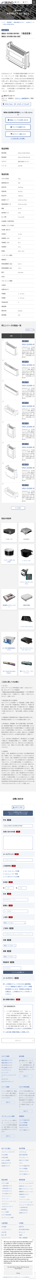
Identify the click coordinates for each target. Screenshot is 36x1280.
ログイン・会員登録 (21, 98)
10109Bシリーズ (30, 22)
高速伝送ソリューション (25, 1186)
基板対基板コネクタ (19, 22)
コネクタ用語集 (23, 1123)
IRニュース (22, 1232)
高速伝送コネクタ (6, 1163)
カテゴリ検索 (5, 1056)
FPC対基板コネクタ (7, 1068)
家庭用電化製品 (24, 1207)
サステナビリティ (6, 1238)
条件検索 (21, 1056)
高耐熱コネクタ (6, 1166)
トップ (3, 22)
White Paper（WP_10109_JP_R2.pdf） (17, 104)
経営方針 (21, 1227)
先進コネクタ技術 (24, 1160)
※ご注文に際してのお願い (18, 138)
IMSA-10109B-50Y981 (8, 24)
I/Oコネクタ (5, 1079)
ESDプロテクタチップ (7, 1081)
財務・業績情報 (23, 1238)
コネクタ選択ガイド (24, 1130)
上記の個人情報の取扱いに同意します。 (17, 1032)
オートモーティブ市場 (12, 871)
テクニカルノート (24, 1157)
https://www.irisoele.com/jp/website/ (13, 692)
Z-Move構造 (5, 1155)
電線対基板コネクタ (7, 1063)
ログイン (26, 2)
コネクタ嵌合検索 (24, 1087)
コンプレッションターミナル (9, 1076)
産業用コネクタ (23, 1213)
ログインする (18, 807)
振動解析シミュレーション (26, 1191)
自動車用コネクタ (24, 1194)
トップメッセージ (6, 1229)
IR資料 (20, 1235)
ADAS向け (23, 1197)
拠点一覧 (4, 1235)
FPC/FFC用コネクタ (7, 1065)
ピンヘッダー (5, 1072)
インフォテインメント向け (27, 1202)
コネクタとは (22, 1152)
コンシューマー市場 (11, 874)
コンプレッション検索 (8, 1116)
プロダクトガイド (24, 1127)
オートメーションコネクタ (26, 1183)
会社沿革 (4, 1232)
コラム (21, 1163)
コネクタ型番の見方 (24, 1120)
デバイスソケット (6, 1070)
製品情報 (9, 22)
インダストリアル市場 (12, 877)
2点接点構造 (5, 1157)
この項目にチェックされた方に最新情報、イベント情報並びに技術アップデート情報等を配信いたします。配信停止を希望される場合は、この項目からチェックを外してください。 (18, 989)
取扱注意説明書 (23, 1125)
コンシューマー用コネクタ (26, 1205)
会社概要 (4, 1227)
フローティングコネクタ (8, 1152)
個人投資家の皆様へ (24, 1229)
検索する (26, 1076)
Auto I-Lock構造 (6, 1160)
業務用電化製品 (24, 1210)
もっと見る (18, 508)
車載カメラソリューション (26, 1189)
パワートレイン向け (25, 1199)
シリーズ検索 (5, 1087)
